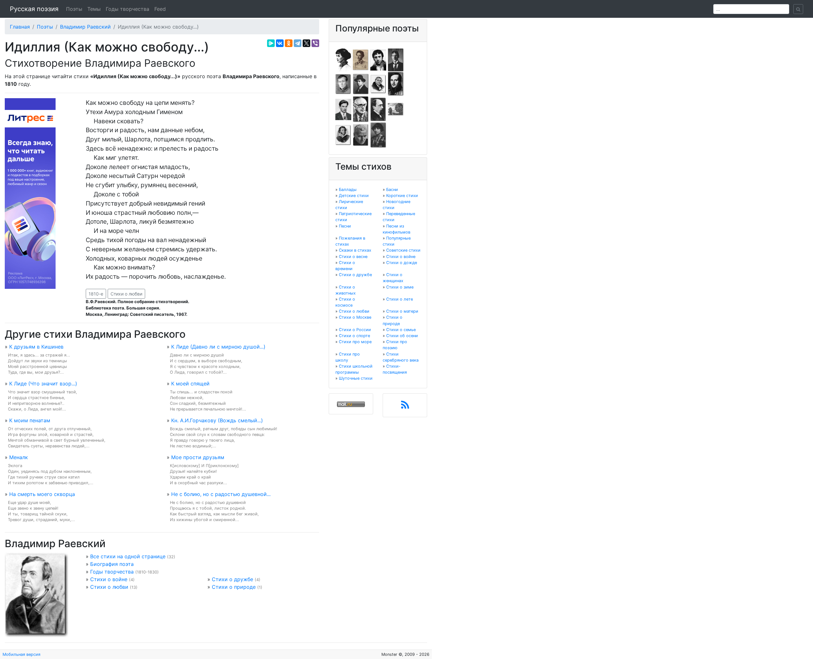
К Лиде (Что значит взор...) (43, 383)
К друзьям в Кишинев (36, 346)
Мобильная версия (21, 654)
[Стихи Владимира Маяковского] (343, 109)
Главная (20, 27)
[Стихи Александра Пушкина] (343, 135)
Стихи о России (355, 329)
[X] (306, 43)
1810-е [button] (96, 293)
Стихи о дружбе (232, 579)
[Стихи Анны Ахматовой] (343, 59)
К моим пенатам (29, 420)
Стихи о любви (126, 293)
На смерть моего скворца (42, 494)
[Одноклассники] (288, 43)
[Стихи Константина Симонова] (361, 135)
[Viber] (315, 43)
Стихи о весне (353, 256)
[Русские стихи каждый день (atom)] (405, 407)
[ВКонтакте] (280, 43)
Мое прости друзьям (197, 457)
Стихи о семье (401, 329)
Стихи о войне (108, 579)
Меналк (18, 457)
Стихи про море (355, 341)
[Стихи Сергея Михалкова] (361, 109)
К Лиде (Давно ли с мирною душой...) (218, 346)
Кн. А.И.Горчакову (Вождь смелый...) (217, 420)
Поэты (74, 9)
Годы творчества (127, 9)
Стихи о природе (234, 587)
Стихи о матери (402, 311)
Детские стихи (354, 195)
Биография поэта (112, 564)
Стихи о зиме (399, 287)
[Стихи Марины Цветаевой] (378, 135)
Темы (94, 9)
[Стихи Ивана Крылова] (378, 83)
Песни (345, 226)
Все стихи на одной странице (127, 556)
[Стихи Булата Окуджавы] (396, 109)
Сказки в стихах (355, 250)
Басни (392, 189)
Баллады (348, 189)
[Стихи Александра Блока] (361, 59)
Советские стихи (403, 250)
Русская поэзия (34, 9)
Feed (160, 9)
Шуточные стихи (356, 378)
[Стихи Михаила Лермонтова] (396, 83)
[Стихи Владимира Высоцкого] (378, 59)
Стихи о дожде (401, 262)
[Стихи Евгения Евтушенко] (343, 83)
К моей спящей (190, 383)
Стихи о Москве (355, 317)
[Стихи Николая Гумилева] (396, 59)
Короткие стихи (402, 195)
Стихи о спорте (354, 335)
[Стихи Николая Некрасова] (378, 109)
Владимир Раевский (85, 27)
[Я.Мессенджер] (271, 43)
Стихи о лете (399, 299)
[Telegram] (297, 43)
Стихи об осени (402, 335)
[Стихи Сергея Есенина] (361, 83)
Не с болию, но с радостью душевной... (221, 494)
